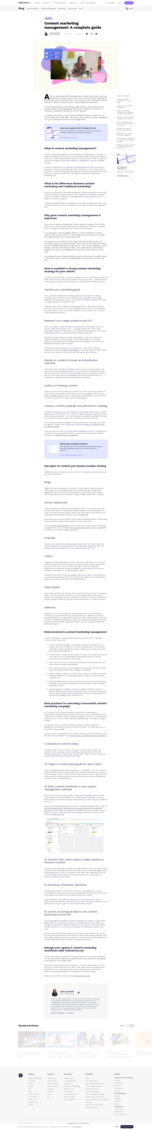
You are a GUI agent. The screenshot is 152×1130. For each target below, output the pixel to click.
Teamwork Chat (52, 1081)
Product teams (68, 1091)
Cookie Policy (78, 1126)
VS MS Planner (118, 1111)
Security (30, 1086)
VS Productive (118, 1088)
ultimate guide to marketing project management (88, 736)
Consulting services (70, 1081)
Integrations (51, 1089)
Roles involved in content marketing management (124, 134)
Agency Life (89, 1102)
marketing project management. (66, 435)
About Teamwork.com (35, 1078)
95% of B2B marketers (61, 526)
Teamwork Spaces (52, 1083)
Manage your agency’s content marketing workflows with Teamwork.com (126, 146)
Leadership (31, 1081)
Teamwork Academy (92, 1107)
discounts (84, 515)
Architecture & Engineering (72, 1086)
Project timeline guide (92, 1089)
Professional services (70, 1094)
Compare (117, 1074)
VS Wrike (117, 1104)
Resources (73, 3)
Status (49, 1094)
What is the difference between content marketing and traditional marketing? (125, 112)
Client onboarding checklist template (97, 1099)
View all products (52, 1086)
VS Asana (117, 1096)
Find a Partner (32, 1097)
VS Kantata (117, 1085)
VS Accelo (117, 1091)
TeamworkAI (92, 3)
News (30, 1089)
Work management (69, 1099)
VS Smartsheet (118, 1109)
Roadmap (50, 1091)
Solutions (46, 3)
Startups (31, 1104)
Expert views (62, 8)
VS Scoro (117, 1080)
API (48, 1097)
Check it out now (57, 814)
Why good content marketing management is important (125, 117)
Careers (30, 1083)
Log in (120, 3)
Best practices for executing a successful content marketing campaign (126, 140)
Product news (72, 8)
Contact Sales (110, 3)
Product (36, 3)
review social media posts (80, 528)
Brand (30, 1091)
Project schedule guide (93, 1091)
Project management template (95, 1094)
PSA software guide (92, 1081)
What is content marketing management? (125, 106)
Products (50, 1074)
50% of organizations (70, 350)
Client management (33, 8)
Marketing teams (69, 1089)
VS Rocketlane (118, 1083)
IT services (67, 1083)
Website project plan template (95, 1097)
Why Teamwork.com (59, 3)
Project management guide (94, 1086)
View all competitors (120, 1114)
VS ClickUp (117, 1101)
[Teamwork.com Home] (25, 3)
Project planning (69, 1097)
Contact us (31, 1099)
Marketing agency (69, 1078)
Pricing (82, 3)
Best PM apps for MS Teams (94, 1104)
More (80, 8)
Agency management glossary (95, 1083)
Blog (87, 1078)
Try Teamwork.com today (81, 976)
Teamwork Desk (52, 1078)
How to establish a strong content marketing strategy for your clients (126, 123)
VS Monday (117, 1098)
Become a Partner (33, 1094)
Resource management (48, 8)
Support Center (33, 1102)
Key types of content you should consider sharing (124, 129)
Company (31, 1074)
